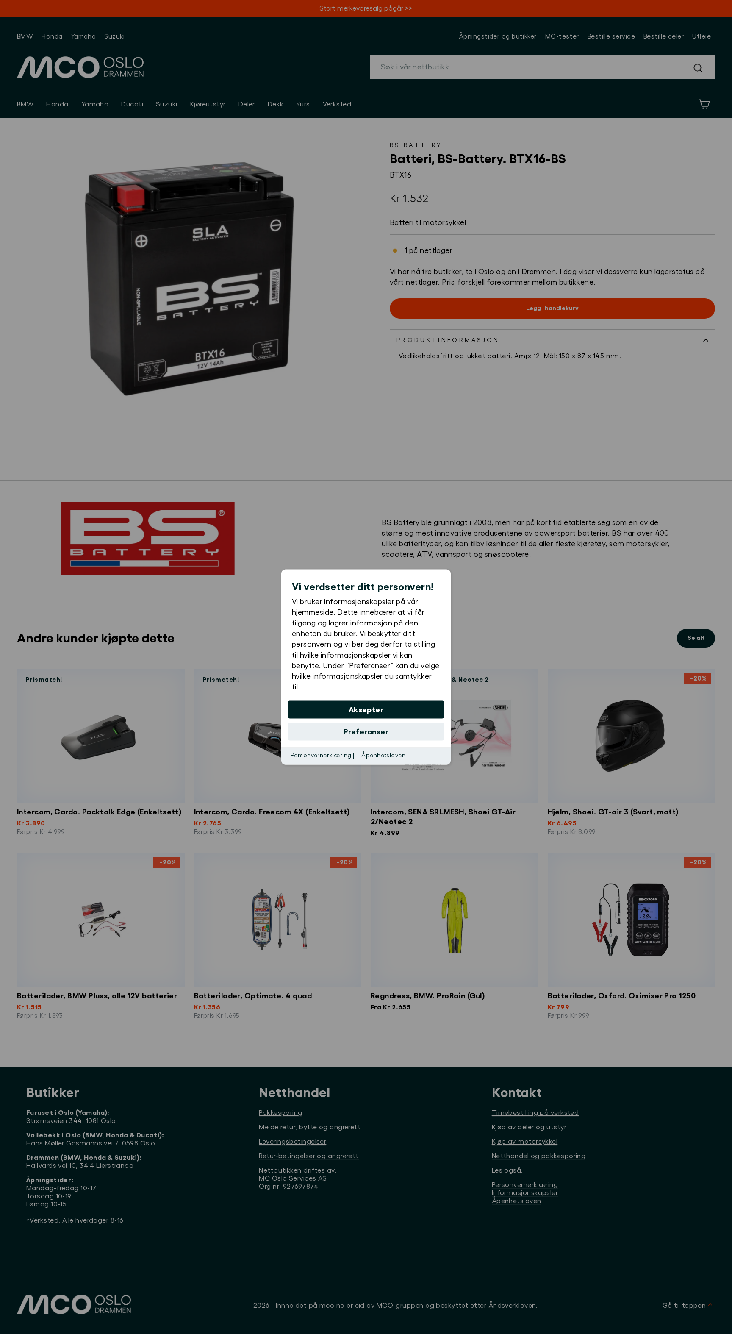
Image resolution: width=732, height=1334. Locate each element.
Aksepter (366, 710)
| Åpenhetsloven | (383, 756)
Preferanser (366, 732)
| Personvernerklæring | (321, 756)
